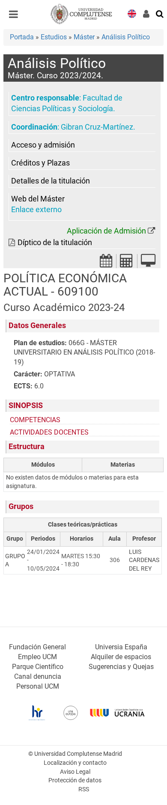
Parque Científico (37, 667)
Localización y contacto (75, 763)
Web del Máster (38, 199)
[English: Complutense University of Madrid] (132, 13)
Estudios (54, 37)
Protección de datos (74, 780)
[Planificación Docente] (106, 263)
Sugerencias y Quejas (121, 667)
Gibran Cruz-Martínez (97, 127)
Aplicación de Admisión (106, 231)
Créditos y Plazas (40, 163)
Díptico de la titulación (55, 242)
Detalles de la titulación (50, 181)
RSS (83, 789)
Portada (22, 37)
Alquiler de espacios (121, 657)
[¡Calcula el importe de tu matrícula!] (127, 263)
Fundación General (37, 647)
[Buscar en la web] (160, 13)
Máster (84, 37)
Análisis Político (125, 37)
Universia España (121, 647)
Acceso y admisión (43, 145)
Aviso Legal (75, 771)
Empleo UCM (37, 657)
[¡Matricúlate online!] (148, 263)
